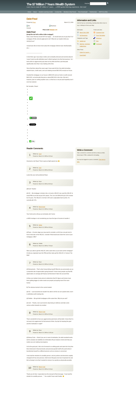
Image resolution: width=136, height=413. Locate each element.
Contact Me (58, 12)
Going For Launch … (85, 52)
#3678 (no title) (103, 12)
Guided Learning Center (46, 12)
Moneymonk (42, 206)
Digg (97, 41)
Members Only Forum (70, 12)
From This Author (100, 35)
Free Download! (82, 12)
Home (29, 12)
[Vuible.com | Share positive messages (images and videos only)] (31, 99)
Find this (87, 3)
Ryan (34, 22)
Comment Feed (100, 32)
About (35, 12)
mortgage (87, 44)
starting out (82, 41)
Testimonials (93, 12)
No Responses (83, 35)
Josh (40, 167)
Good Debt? (83, 55)
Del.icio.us (98, 38)
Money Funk (42, 311)
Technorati (99, 44)
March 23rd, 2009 (84, 32)
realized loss (83, 46)
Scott (40, 153)
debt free (82, 44)
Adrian (40, 225)
